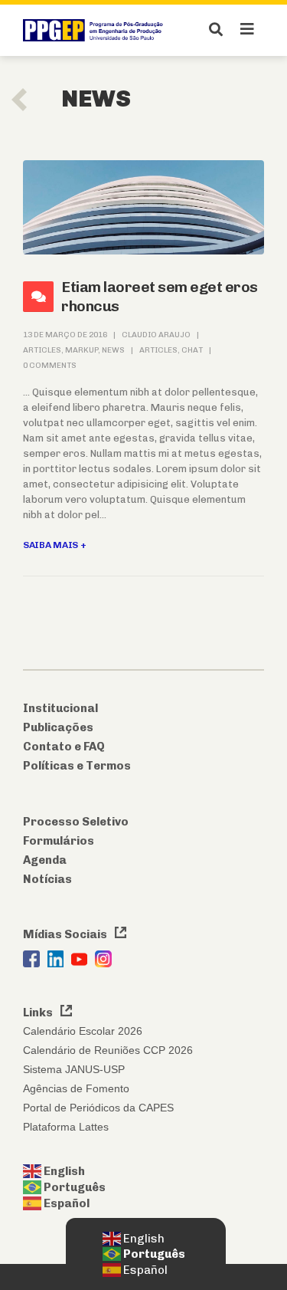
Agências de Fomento (76, 1088)
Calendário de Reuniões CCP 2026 (108, 1050)
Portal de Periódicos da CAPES (98, 1107)
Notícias (47, 879)
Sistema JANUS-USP (74, 1069)
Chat (192, 350)
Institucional (60, 708)
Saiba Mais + (54, 545)
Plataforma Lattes (66, 1127)
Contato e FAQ (64, 746)
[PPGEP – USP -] (95, 30)
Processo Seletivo (76, 822)
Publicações (58, 727)
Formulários (58, 841)
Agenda (45, 860)
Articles (42, 350)
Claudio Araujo (156, 335)
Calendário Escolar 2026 (82, 1031)
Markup (81, 350)
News (113, 350)
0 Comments (50, 365)
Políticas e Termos (77, 766)
